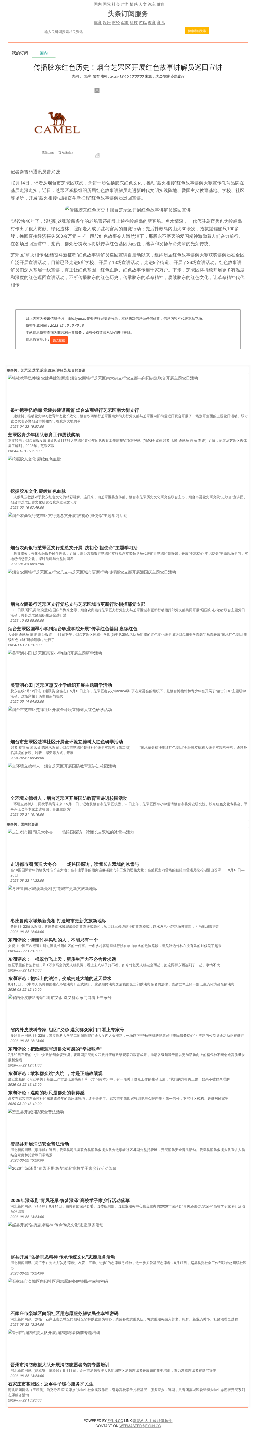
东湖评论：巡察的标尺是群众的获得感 (46, 1092)
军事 (125, 22)
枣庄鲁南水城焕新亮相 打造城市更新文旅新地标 (58, 920)
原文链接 (59, 340)
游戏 (143, 22)
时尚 (125, 4)
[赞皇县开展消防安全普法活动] (36, 1111)
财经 (116, 22)
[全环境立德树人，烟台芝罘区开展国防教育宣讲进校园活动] (62, 765)
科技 (134, 22)
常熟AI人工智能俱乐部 (152, 1420)
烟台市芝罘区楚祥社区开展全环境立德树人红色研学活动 (66, 741)
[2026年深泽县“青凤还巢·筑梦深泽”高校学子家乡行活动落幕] (62, 1168)
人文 (143, 4)
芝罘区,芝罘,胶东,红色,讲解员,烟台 (48, 370)
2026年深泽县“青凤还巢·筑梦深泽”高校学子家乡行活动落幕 (70, 1200)
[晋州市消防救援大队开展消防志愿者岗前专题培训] (54, 1332)
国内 (98, 4)
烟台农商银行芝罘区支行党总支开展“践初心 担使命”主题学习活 (74, 547)
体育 (98, 22)
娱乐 (107, 22)
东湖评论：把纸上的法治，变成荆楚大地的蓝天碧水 (60, 978)
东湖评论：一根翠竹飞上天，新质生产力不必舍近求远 (62, 959)
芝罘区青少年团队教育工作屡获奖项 (44, 434)
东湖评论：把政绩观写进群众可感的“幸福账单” (55, 1049)
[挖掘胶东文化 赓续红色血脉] (34, 459)
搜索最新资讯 (197, 30)
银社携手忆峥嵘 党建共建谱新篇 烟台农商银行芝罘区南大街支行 (74, 410)
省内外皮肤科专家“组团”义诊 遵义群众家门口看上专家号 (67, 1029)
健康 (161, 4)
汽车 (152, 4)
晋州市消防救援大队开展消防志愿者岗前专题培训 (60, 1364)
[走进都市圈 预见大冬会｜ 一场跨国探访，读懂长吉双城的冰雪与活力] (71, 831)
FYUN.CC (115, 1420)
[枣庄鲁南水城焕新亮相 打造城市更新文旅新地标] (52, 888)
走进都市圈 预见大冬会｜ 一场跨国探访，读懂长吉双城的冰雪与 (74, 864)
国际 (107, 4)
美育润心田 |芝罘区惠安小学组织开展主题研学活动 (61, 685)
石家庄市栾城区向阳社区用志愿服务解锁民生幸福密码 (64, 1313)
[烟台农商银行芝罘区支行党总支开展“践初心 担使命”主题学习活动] (68, 515)
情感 (134, 4)
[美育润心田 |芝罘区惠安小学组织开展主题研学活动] (55, 653)
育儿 (161, 22)
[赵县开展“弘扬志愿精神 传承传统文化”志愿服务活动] (56, 1224)
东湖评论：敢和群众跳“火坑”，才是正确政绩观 (55, 1073)
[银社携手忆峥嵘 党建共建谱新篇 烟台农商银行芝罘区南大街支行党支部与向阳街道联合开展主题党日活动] (103, 377)
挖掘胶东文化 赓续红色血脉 (38, 491)
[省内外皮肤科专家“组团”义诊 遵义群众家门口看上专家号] (60, 997)
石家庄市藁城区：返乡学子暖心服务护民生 (51, 1383)
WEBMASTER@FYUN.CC (140, 1425)
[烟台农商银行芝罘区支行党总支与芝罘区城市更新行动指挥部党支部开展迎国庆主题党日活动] (92, 571)
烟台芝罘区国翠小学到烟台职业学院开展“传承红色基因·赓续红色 (73, 628)
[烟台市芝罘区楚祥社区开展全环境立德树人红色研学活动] (60, 709)
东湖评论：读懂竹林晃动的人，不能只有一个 (53, 939)
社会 (116, 4)
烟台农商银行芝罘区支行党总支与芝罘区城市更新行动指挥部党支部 (78, 604)
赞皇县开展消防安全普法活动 (39, 1143)
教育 (152, 22)
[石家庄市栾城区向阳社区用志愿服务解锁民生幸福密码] (58, 1281)
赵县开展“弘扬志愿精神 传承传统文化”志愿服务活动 (62, 1257)
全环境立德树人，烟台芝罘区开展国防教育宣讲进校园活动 (69, 798)
